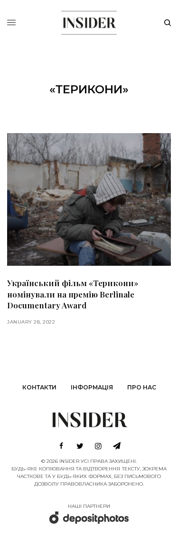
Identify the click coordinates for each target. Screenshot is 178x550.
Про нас (141, 387)
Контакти (39, 387)
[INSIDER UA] (89, 21)
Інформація (92, 387)
